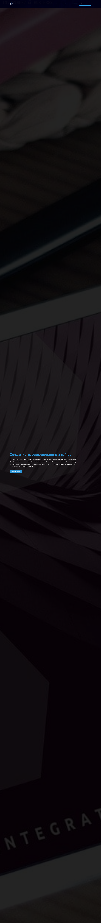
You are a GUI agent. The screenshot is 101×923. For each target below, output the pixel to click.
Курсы (57, 3)
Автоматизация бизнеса (16, 466)
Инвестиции (47, 3)
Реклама (42, 3)
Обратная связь (85, 3)
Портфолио (67, 3)
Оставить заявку (15, 471)
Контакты (62, 3)
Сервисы (53, 3)
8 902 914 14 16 (74, 3)
